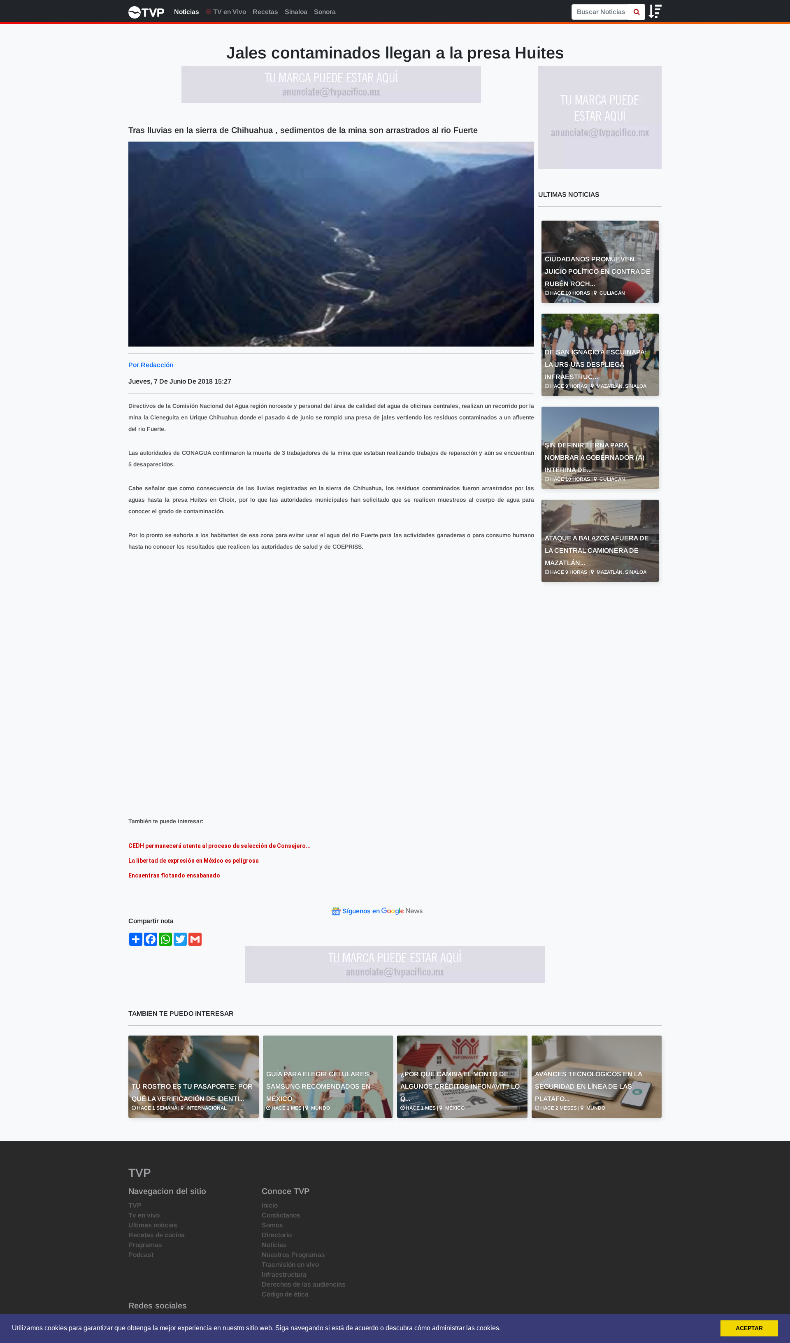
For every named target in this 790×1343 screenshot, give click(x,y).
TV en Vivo (228, 11)
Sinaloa (296, 11)
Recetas (265, 11)
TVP (135, 1205)
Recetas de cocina (156, 1234)
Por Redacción (150, 364)
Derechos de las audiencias (304, 1284)
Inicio (270, 1205)
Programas (145, 1244)
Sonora (325, 11)
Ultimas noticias (152, 1225)
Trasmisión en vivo (290, 1264)
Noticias (186, 11)
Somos (272, 1225)
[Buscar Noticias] (636, 12)
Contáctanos (281, 1215)
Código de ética (285, 1294)
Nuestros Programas (293, 1254)
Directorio (277, 1234)
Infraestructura (284, 1274)
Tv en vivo (144, 1215)
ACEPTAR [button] (749, 1328)
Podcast (140, 1254)
